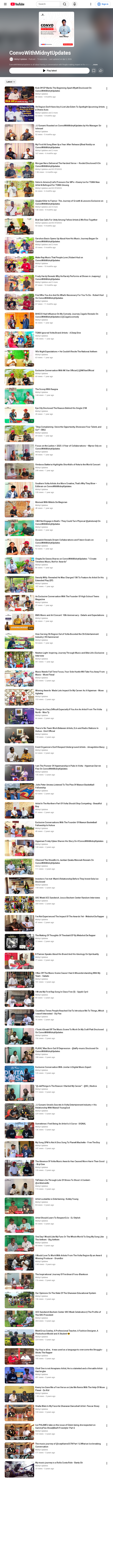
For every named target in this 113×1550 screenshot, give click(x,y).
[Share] (101, 71)
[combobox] (49, 4)
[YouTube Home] (17, 4)
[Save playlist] (94, 71)
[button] (56, 29)
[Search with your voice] (75, 4)
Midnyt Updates (20, 59)
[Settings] (91, 4)
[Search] (64, 4)
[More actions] (107, 88)
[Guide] (5, 4)
